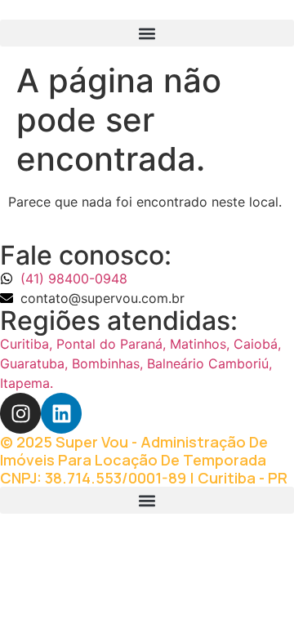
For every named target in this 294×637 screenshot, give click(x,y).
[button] (147, 33)
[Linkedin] (61, 413)
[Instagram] (20, 413)
